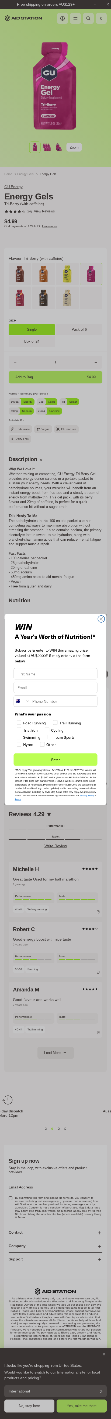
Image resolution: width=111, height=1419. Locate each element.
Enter (55, 759)
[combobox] (22, 701)
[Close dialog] (101, 619)
